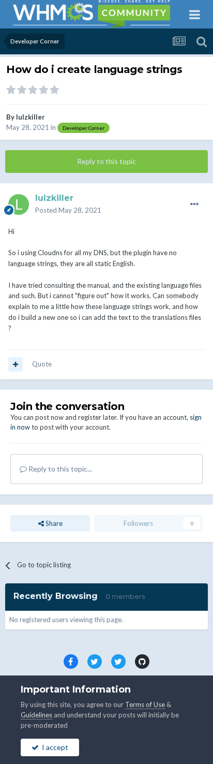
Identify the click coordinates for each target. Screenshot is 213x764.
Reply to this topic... (59, 468)
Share (53, 523)
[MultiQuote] (15, 364)
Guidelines (36, 715)
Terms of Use (145, 704)
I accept (53, 747)
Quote (42, 364)
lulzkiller (30, 117)
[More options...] (194, 204)
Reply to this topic (106, 161)
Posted (68, 210)
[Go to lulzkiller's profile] (18, 204)
